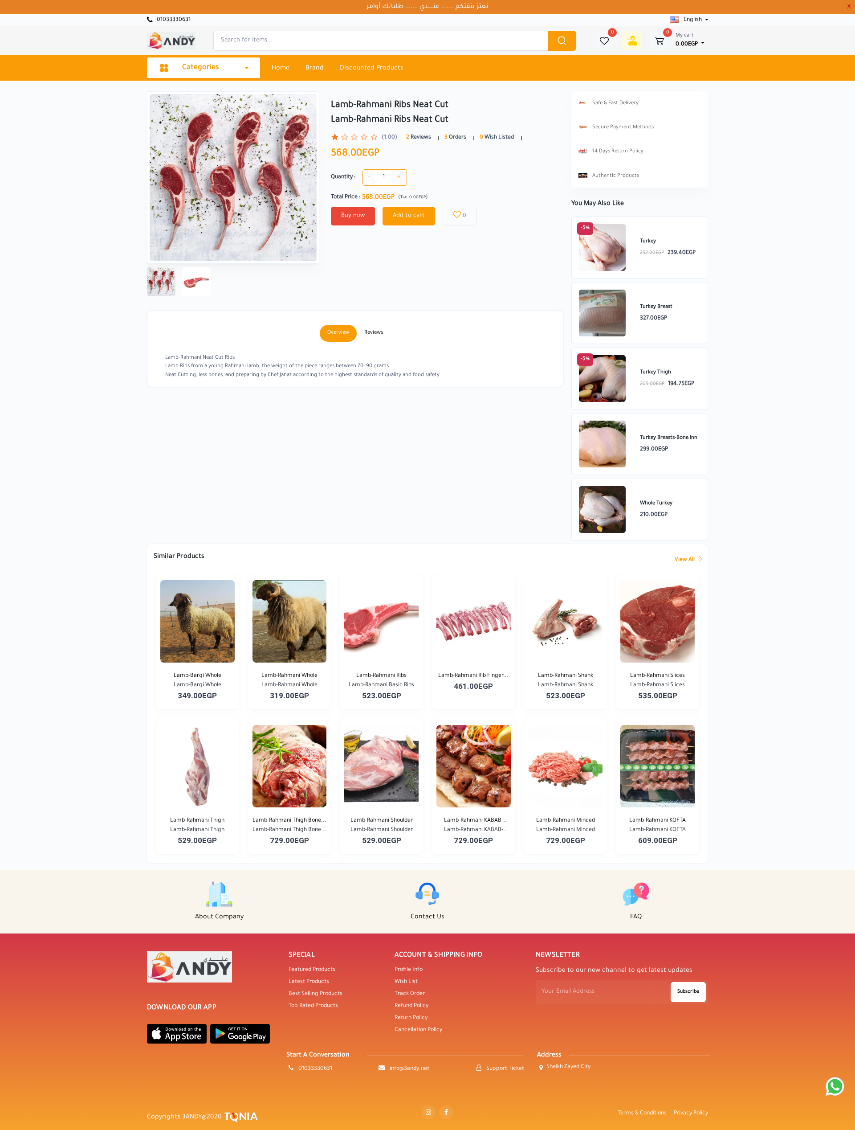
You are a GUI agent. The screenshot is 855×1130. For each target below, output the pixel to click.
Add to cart (409, 216)
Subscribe (688, 992)
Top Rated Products (313, 1006)
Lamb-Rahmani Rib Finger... (473, 676)
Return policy (411, 1018)
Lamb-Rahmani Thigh (197, 821)
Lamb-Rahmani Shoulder (381, 821)
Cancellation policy (418, 1030)
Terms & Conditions (642, 1113)
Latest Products (309, 982)
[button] (177, 1033)
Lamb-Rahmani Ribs (381, 676)
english (692, 20)
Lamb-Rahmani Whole (289, 676)
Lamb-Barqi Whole (197, 676)
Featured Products (312, 970)
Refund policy (411, 1006)
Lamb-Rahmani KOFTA (657, 821)
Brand (314, 68)
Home (280, 68)
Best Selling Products (315, 994)
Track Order (410, 994)
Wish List (406, 982)
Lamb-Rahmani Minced (565, 821)
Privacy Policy (691, 1113)
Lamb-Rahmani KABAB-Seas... (473, 822)
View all (685, 560)
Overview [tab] (338, 333)
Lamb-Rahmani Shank (565, 676)
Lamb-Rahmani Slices (657, 676)
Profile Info (409, 970)
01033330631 (173, 20)
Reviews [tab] (373, 333)
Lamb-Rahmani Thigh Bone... (289, 821)
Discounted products (371, 68)
